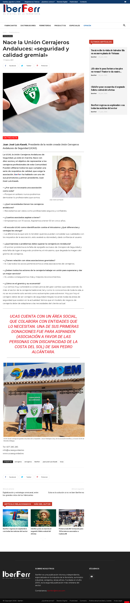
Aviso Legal (118, 601)
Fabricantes (11, 25)
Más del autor (42, 504)
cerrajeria (18, 462)
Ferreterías (45, 25)
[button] (124, 25)
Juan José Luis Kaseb (50, 462)
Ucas (61, 462)
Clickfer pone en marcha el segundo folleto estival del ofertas (41, 531)
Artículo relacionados (17, 504)
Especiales (74, 25)
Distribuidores (28, 25)
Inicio (5, 32)
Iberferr (37, 462)
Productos (60, 25)
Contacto (83, 2)
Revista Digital (62, 2)
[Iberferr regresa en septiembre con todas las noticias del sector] (15, 518)
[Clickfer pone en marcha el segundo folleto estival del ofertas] (43, 518)
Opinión (87, 25)
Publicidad (74, 2)
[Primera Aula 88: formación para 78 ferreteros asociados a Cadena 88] (71, 518)
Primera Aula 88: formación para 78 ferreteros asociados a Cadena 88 (71, 531)
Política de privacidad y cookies (100, 601)
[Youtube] (125, 2)
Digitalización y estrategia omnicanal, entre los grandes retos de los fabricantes (20, 493)
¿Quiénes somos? (48, 2)
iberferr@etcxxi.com (56, 591)
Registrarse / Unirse (32, 2)
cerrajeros (28, 462)
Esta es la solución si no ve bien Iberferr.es (66, 492)
